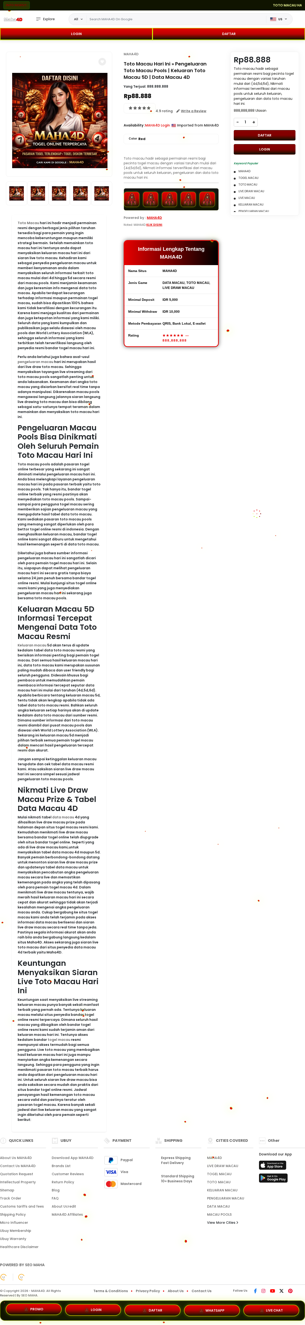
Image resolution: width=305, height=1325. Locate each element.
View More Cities (221, 1222)
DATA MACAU (218, 1206)
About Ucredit (64, 1206)
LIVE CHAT (274, 1308)
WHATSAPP (214, 1308)
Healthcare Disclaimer (19, 1246)
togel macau (59, 1039)
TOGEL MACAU (219, 1174)
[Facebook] (255, 1291)
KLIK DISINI (154, 225)
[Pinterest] (290, 1291)
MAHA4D (131, 54)
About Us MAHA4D (16, 1157)
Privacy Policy (148, 1291)
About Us (176, 1291)
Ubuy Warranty (13, 1238)
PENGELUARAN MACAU (225, 1198)
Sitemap (7, 1190)
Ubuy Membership (15, 1230)
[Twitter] (281, 1291)
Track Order (10, 1198)
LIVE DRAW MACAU (222, 1166)
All (76, 19)
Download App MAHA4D (72, 1157)
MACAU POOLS (219, 1214)
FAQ (55, 1198)
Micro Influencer (14, 1222)
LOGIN (76, 33)
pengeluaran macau (35, 361)
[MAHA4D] (13, 19)
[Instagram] (263, 1291)
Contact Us (202, 1291)
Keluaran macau (32, 645)
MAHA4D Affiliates (67, 1214)
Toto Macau (28, 223)
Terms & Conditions (110, 1291)
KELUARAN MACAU (222, 1190)
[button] (102, 61)
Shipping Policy (13, 1214)
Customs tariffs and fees (22, 1206)
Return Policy (63, 1182)
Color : (137, 138)
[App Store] (273, 1167)
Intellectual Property (18, 1182)
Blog (56, 1190)
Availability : (134, 125)
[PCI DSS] (3, 1277)
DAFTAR (229, 33)
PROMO (36, 1310)
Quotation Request (16, 1174)
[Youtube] (272, 1291)
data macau (63, 817)
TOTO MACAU (219, 1182)
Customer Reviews (68, 1174)
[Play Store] (273, 1179)
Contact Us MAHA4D (18, 1166)
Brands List (61, 1166)
